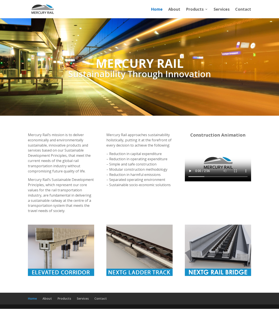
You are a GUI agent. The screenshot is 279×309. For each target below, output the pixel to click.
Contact (243, 10)
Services (222, 10)
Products (195, 10)
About (174, 10)
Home (157, 10)
